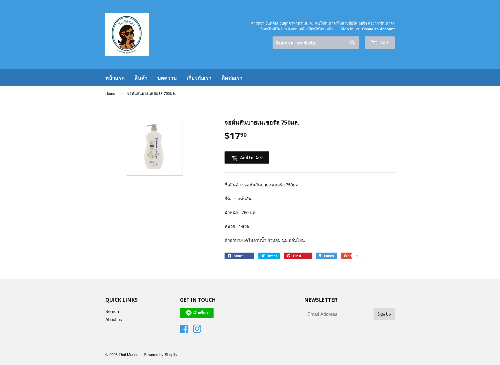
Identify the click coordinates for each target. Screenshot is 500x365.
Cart (384, 42)
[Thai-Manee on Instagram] (197, 330)
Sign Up (384, 314)
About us (113, 319)
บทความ (167, 78)
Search (112, 311)
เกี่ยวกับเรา (199, 78)
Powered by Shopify (160, 354)
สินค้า (141, 78)
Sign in (347, 29)
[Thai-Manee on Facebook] (184, 330)
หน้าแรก (115, 78)
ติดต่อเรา (231, 78)
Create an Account (378, 29)
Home (110, 93)
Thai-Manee (128, 354)
